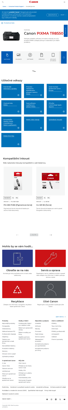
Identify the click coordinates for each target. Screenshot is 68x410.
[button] (17, 235)
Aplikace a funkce (53, 60)
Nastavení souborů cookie (10, 394)
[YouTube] (64, 399)
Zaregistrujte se (52, 15)
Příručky (42, 59)
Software (30, 59)
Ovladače (18, 59)
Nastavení (7, 59)
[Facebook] (47, 399)
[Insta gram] (51, 399)
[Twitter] (60, 399)
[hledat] (2, 2)
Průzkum (65, 30)
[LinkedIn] (55, 399)
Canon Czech (6, 399)
